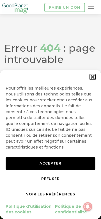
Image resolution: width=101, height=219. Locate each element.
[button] (92, 77)
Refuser (50, 179)
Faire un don (64, 7)
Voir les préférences (50, 194)
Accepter (50, 163)
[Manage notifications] (87, 206)
